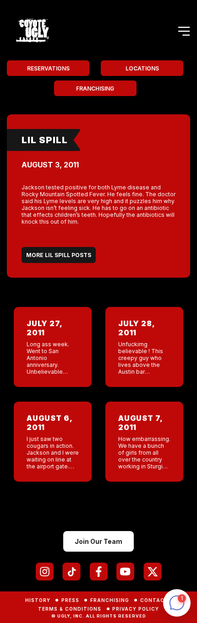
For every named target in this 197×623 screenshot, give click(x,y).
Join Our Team (98, 541)
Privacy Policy (135, 609)
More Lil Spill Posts (58, 255)
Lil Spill (45, 139)
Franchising (95, 88)
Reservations (48, 68)
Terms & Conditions (69, 609)
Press (70, 600)
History (37, 600)
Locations (142, 68)
